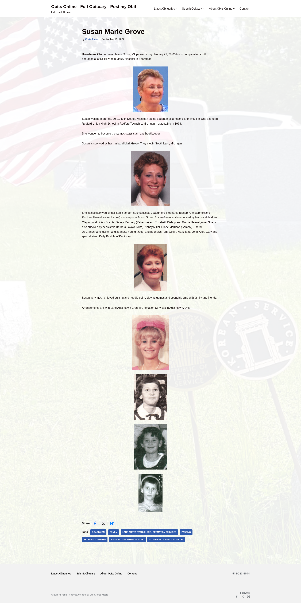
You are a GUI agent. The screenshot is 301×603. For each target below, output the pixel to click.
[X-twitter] (242, 596)
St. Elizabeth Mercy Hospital (166, 539)
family (113, 532)
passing (186, 532)
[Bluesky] (248, 596)
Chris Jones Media (99, 594)
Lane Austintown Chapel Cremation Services (149, 532)
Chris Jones (91, 39)
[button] (176, 8)
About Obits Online (111, 573)
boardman (98, 532)
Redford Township (95, 539)
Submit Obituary (85, 573)
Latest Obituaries (61, 573)
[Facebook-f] (237, 596)
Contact (244, 8)
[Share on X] (103, 523)
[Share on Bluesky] (112, 523)
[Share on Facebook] (95, 523)
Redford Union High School (127, 539)
